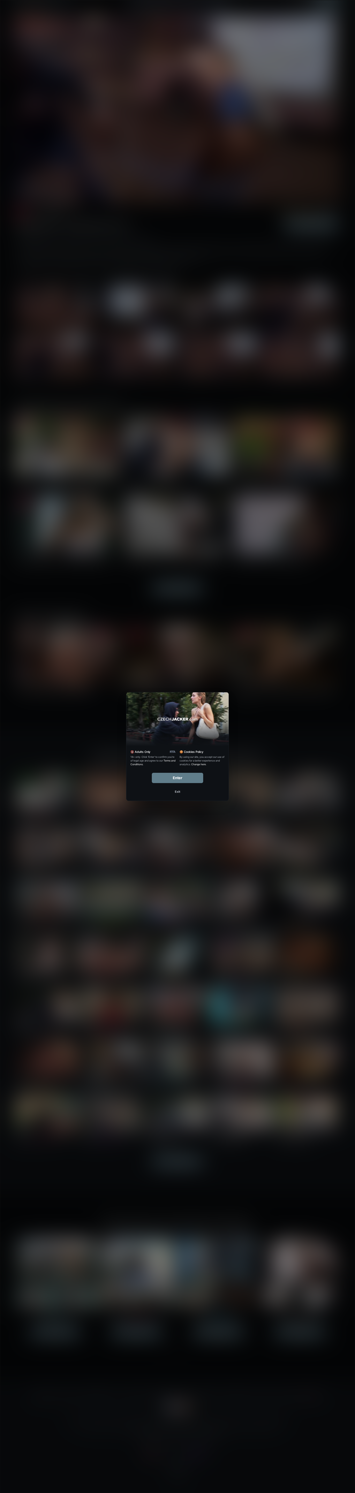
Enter (177, 778)
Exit (177, 791)
